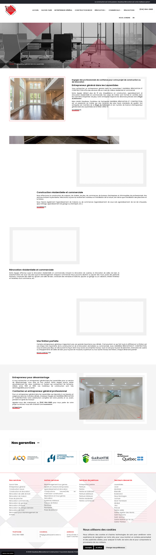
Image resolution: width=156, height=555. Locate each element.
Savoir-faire (46, 10)
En (133, 18)
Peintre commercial (86, 501)
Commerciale (114, 10)
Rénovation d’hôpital (17, 505)
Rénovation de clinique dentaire (21, 508)
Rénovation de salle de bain (19, 494)
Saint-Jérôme (119, 517)
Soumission (76, 110)
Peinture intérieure (86, 496)
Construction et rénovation (19, 491)
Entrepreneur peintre (87, 484)
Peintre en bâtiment (86, 491)
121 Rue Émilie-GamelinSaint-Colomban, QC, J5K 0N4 (78, 536)
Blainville (117, 491)
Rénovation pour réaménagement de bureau (23, 513)
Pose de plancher (16, 498)
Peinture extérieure (86, 494)
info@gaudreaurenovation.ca (50, 536)
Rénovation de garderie (18, 503)
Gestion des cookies (7, 553)
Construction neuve (83, 10)
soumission (47, 404)
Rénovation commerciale (19, 501)
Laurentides (118, 484)
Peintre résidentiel (86, 498)
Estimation (17, 407)
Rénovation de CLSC (17, 510)
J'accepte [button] (88, 547)
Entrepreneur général (63, 10)
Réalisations (129, 10)
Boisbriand (118, 494)
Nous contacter (44, 353)
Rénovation (100, 10)
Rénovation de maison (18, 496)
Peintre (81, 489)
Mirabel (117, 503)
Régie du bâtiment (102, 105)
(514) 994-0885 (146, 9)
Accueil (35, 10)
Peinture (82, 487)
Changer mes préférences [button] (115, 547)
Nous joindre (124, 18)
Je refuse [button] (99, 547)
